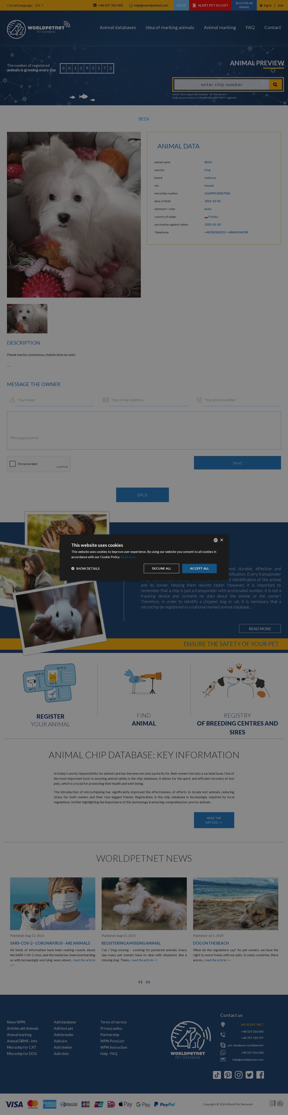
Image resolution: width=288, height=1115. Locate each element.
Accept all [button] (199, 568)
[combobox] (216, 540)
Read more (128, 557)
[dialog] (144, 558)
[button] (85, 568)
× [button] (221, 539)
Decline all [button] (161, 568)
